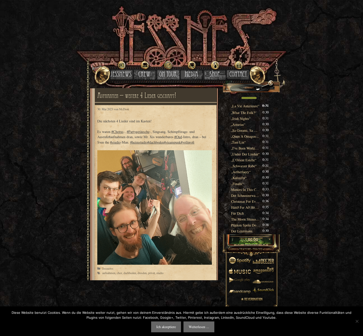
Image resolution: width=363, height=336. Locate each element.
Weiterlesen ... (199, 326)
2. (243, 112)
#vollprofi (187, 142)
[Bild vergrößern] (154, 207)
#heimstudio (138, 142)
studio (159, 273)
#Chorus (117, 131)
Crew (144, 75)
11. (244, 165)
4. (238, 124)
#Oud (178, 136)
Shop (215, 75)
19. (237, 213)
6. (245, 136)
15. (245, 189)
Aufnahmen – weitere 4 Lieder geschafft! (136, 96)
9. (245, 154)
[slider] (249, 97)
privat (151, 273)
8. (245, 148)
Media (191, 75)
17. (245, 201)
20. (245, 219)
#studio (115, 142)
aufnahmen (108, 273)
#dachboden (155, 142)
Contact (238, 75)
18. (245, 207)
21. (245, 225)
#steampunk (172, 142)
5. (245, 130)
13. (238, 177)
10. (243, 160)
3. (240, 118)
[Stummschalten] (235, 97)
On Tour (168, 75)
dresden (142, 273)
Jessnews (120, 75)
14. (237, 183)
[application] (251, 98)
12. (241, 171)
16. (245, 195)
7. (238, 142)
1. (245, 106)
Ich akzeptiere (166, 326)
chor (119, 273)
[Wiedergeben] (243, 240)
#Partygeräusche (138, 131)
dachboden (129, 273)
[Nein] (356, 321)
